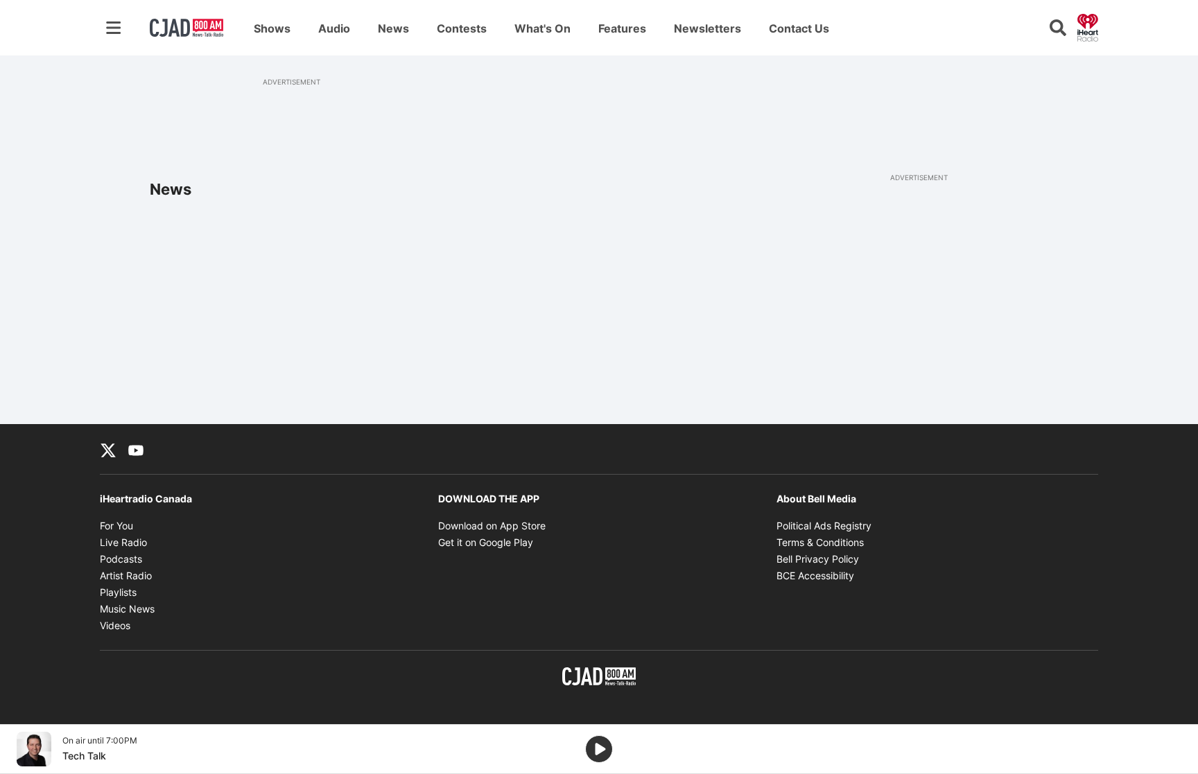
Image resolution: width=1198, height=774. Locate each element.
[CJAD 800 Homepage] (186, 28)
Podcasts (121, 559)
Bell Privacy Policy (817, 559)
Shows (272, 28)
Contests (462, 28)
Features (622, 28)
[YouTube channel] (136, 449)
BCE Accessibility (815, 575)
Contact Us (799, 28)
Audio (334, 28)
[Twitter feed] (108, 449)
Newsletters (707, 28)
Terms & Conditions (820, 542)
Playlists (118, 592)
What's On (542, 28)
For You (116, 525)
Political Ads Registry (823, 525)
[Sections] (114, 28)
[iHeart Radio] (1087, 26)
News (393, 28)
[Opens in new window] (34, 749)
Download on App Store (492, 525)
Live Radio (123, 542)
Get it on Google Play (485, 542)
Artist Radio (126, 575)
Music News (127, 609)
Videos (115, 625)
